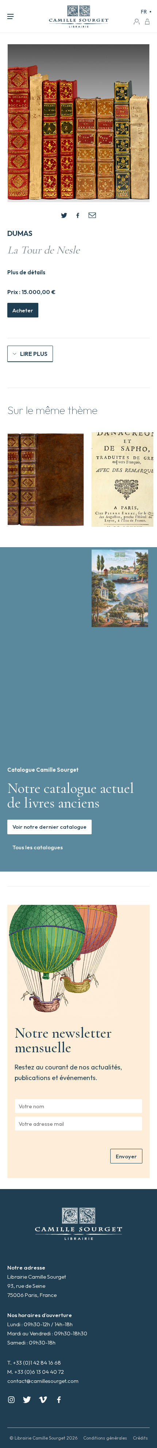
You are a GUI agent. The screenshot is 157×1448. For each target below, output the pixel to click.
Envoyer (126, 1156)
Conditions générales (105, 1438)
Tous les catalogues (37, 847)
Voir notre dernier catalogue (49, 826)
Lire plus (33, 353)
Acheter (22, 310)
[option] (45, 479)
